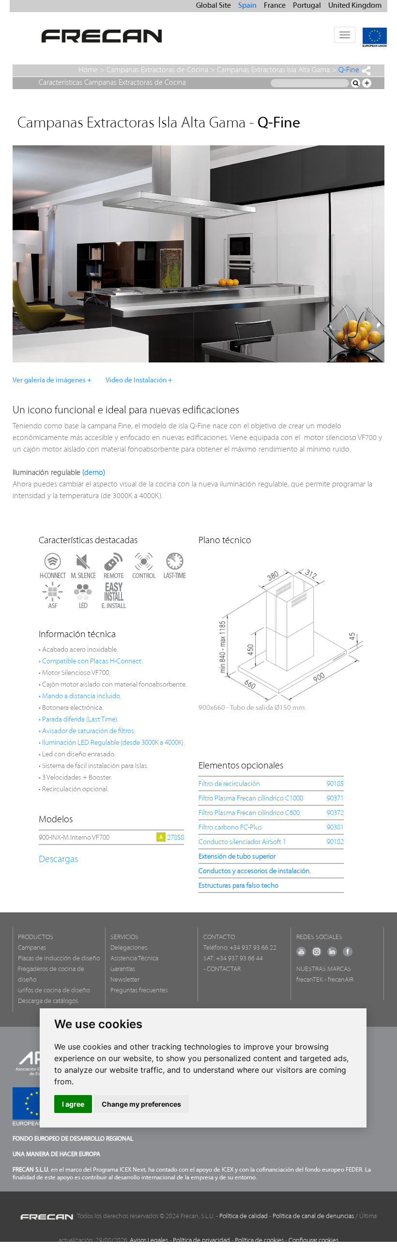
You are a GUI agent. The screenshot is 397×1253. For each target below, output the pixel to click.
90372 (335, 813)
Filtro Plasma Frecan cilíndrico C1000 (250, 798)
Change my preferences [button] (141, 1104)
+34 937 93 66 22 (252, 948)
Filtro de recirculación (229, 784)
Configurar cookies (313, 1240)
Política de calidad (243, 1216)
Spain (247, 6)
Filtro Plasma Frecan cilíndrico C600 (249, 813)
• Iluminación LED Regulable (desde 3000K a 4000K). (112, 743)
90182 (335, 842)
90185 (335, 784)
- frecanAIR (338, 980)
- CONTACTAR (222, 969)
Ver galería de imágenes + (52, 380)
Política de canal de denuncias (313, 1216)
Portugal (307, 6)
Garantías (122, 969)
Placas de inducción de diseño (59, 958)
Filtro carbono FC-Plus (230, 827)
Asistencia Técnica (134, 958)
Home (88, 70)
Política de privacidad (201, 1240)
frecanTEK (309, 980)
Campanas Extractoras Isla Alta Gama (273, 70)
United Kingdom (355, 6)
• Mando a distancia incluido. (80, 696)
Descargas (58, 859)
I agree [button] (73, 1104)
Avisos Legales (149, 1240)
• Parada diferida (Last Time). (79, 719)
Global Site (213, 6)
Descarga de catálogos (48, 1001)
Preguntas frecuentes (139, 990)
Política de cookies (259, 1240)
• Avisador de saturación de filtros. (87, 731)
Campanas (32, 948)
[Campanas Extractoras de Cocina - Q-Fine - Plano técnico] (290, 630)
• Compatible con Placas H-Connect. (91, 661)
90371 (335, 798)
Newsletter (124, 980)
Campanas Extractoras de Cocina (157, 70)
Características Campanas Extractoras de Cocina (112, 83)
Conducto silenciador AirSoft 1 (242, 842)
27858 (175, 838)
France (275, 6)
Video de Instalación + (139, 380)
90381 (335, 827)
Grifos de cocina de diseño (54, 990)
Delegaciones (128, 948)
